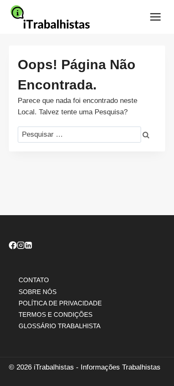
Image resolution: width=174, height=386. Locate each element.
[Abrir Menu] (155, 16)
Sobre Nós (38, 291)
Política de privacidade (60, 302)
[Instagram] (21, 246)
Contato (34, 279)
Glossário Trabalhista (60, 325)
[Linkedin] (28, 246)
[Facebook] (13, 246)
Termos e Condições (55, 314)
